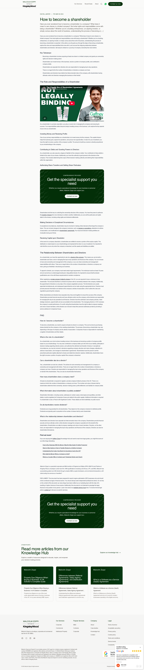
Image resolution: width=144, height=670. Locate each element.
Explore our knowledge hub (109, 552)
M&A (74, 625)
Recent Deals (88, 4)
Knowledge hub (95, 631)
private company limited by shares (60, 279)
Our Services (78, 4)
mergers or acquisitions (84, 228)
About (96, 4)
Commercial (59, 628)
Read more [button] (124, 662)
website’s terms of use (80, 487)
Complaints (111, 645)
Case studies (94, 628)
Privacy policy (112, 631)
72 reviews (125, 648)
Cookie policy (112, 635)
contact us (47, 490)
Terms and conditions (114, 638)
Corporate (59, 625)
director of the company (77, 257)
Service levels (112, 641)
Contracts (76, 628)
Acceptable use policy (114, 628)
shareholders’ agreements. (67, 230)
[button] (140, 647)
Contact (93, 635)
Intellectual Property (61, 631)
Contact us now (115, 4)
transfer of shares (47, 215)
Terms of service (112, 625)
